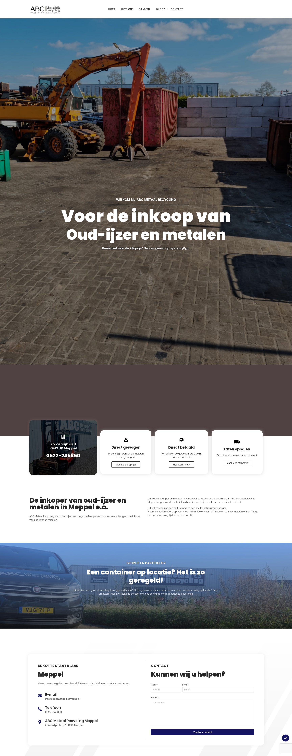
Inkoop (160, 9)
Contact (177, 9)
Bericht (155, 697)
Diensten (144, 9)
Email (185, 684)
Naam (154, 684)
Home (111, 9)
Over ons (127, 9)
